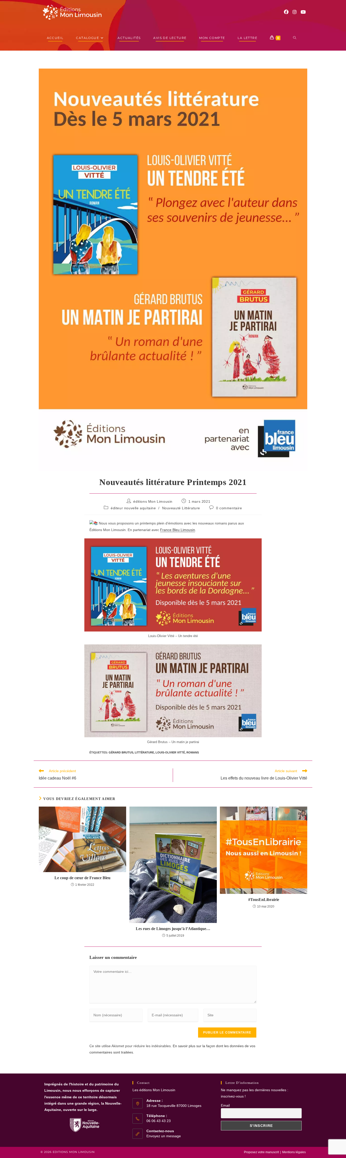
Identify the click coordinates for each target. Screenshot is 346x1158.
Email (225, 1105)
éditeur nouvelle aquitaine (133, 508)
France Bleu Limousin (177, 530)
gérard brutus (121, 752)
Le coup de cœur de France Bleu (82, 878)
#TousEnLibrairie (263, 899)
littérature (144, 752)
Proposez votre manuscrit (261, 1152)
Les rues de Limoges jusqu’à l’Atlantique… (173, 929)
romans (192, 752)
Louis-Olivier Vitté (170, 752)
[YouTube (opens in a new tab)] (303, 12)
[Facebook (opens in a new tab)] (286, 12)
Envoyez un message (163, 1136)
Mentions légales (294, 1152)
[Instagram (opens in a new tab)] (295, 12)
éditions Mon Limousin (152, 501)
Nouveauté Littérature (181, 508)
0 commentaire (229, 508)
